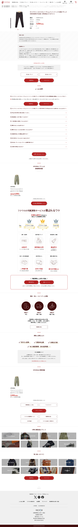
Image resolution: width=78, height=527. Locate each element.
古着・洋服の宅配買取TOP (6, 5)
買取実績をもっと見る (30, 404)
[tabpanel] (19, 19)
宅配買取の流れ (15, 2)
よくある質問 (58, 2)
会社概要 (38, 501)
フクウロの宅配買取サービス (29, 416)
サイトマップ (44, 501)
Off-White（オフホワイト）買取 (24, 5)
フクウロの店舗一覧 (30, 501)
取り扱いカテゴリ (34, 2)
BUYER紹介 (29, 421)
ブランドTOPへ (39, 410)
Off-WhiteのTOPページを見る (39, 63)
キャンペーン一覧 (43, 2)
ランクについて (48, 404)
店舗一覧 (51, 2)
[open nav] (75, 2)
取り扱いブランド (24, 2)
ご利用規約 (35, 505)
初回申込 (31, 80)
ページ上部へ (39, 487)
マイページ (46, 80)
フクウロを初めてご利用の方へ (48, 421)
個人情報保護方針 (41, 505)
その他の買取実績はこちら (39, 203)
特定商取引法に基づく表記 (54, 501)
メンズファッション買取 (23, 6)
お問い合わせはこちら (39, 154)
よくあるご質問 (22, 501)
